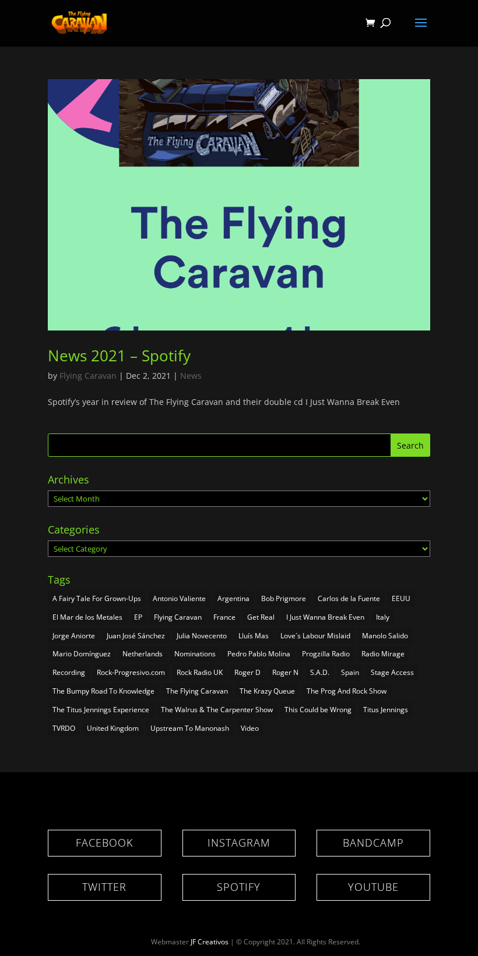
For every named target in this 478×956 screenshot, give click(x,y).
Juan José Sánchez (136, 636)
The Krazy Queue (267, 691)
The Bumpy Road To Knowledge (103, 691)
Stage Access (392, 672)
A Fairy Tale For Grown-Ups (96, 598)
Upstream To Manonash (189, 728)
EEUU (401, 598)
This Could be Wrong (318, 710)
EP (138, 617)
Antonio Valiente (179, 598)
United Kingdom (113, 728)
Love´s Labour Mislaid (315, 636)
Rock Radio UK (200, 672)
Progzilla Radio (326, 654)
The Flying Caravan (197, 691)
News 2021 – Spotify (119, 355)
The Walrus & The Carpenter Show (217, 710)
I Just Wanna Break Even (325, 617)
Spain (350, 672)
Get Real (261, 617)
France (224, 617)
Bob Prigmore (283, 598)
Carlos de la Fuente (349, 598)
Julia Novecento (202, 636)
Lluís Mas (253, 636)
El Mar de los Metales (87, 617)
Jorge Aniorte (73, 636)
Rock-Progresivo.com (131, 672)
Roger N (285, 672)
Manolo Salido (385, 636)
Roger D (247, 672)
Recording (68, 672)
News (191, 375)
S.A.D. (319, 672)
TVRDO (63, 728)
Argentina (233, 598)
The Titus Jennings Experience (100, 710)
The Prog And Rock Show (346, 691)
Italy (382, 617)
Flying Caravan (88, 375)
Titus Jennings (385, 710)
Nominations (195, 654)
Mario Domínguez (81, 654)
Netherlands (142, 654)
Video (250, 728)
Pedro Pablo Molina (258, 654)
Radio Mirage (383, 654)
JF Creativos (210, 942)
